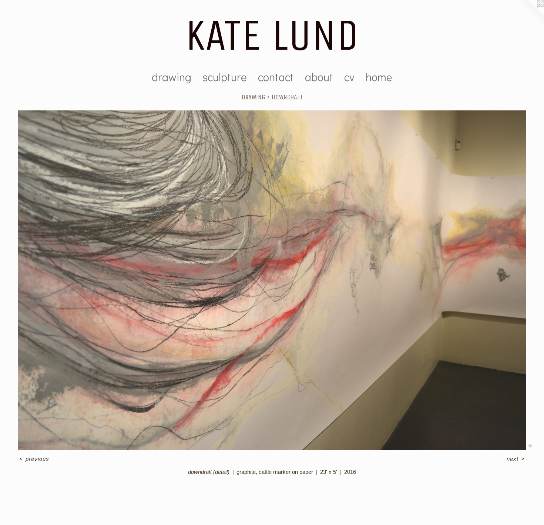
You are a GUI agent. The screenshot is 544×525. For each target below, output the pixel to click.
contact (276, 77)
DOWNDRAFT (287, 97)
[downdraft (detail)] (272, 280)
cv (349, 77)
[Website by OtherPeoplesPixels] (529, 15)
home (379, 77)
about (319, 77)
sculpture (224, 77)
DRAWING (253, 97)
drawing (171, 77)
